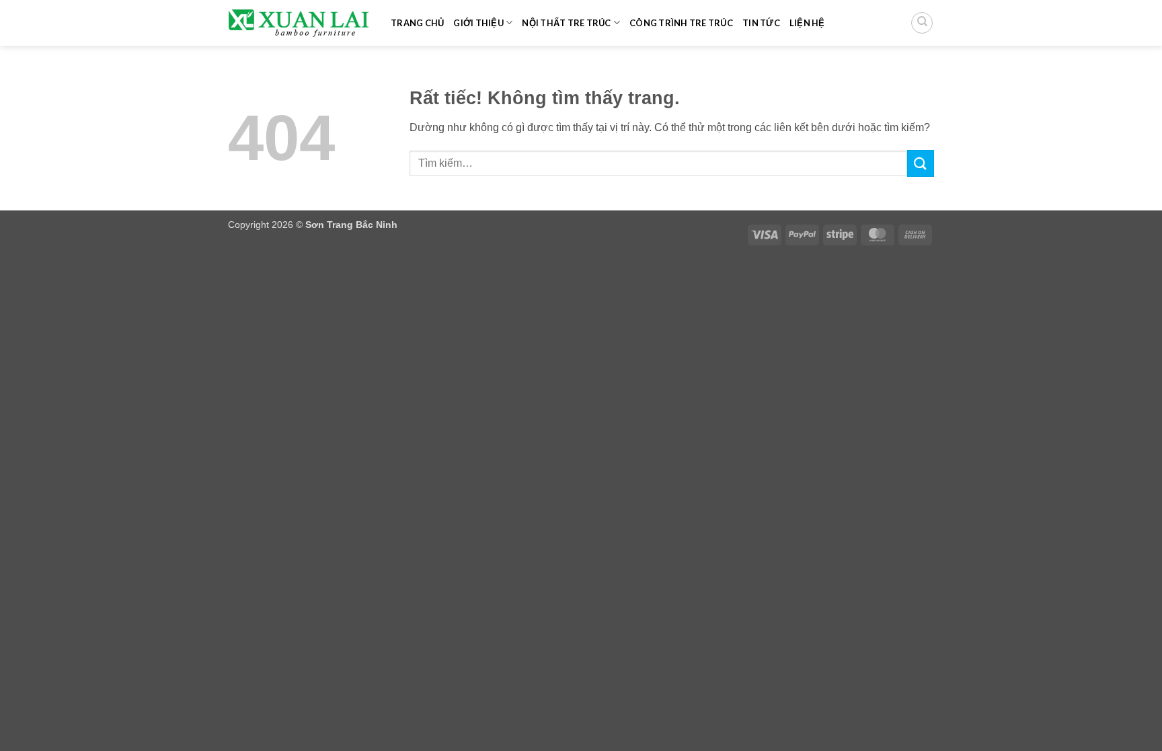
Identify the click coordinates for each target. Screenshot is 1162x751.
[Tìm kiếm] (922, 23)
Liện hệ (807, 22)
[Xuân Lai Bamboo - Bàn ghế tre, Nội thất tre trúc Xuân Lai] (299, 23)
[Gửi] (920, 163)
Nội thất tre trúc (566, 22)
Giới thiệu (478, 22)
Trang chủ (417, 22)
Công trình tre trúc (681, 22)
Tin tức (761, 22)
